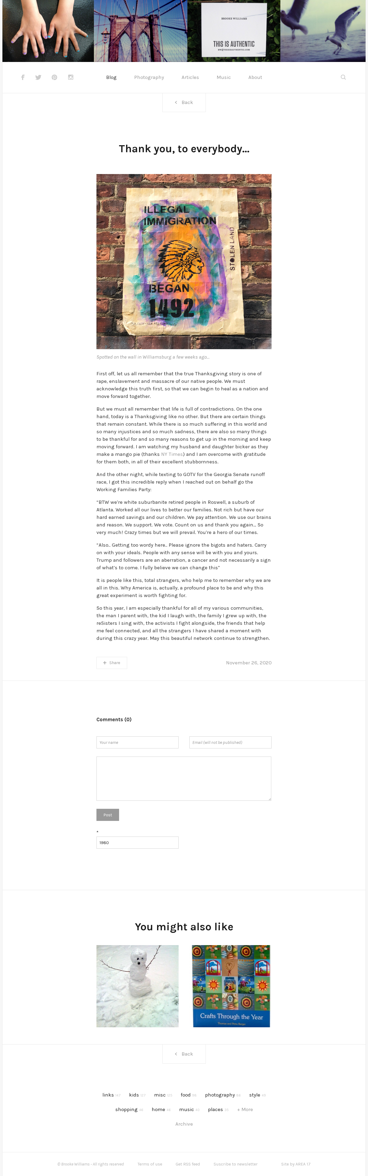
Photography (149, 77)
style (257, 1095)
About (255, 77)
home (161, 1109)
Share (114, 662)
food (189, 1095)
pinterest (55, 77)
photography (223, 1095)
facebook (23, 77)
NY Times (172, 454)
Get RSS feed (188, 1164)
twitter (38, 77)
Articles (190, 77)
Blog (111, 77)
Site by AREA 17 (296, 1164)
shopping (129, 1109)
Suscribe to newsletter (236, 1164)
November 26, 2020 (249, 663)
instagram (71, 77)
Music (224, 77)
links (111, 1095)
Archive (184, 1124)
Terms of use (149, 1164)
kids (137, 1095)
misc (163, 1095)
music (189, 1109)
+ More (245, 1109)
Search (344, 78)
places (218, 1109)
